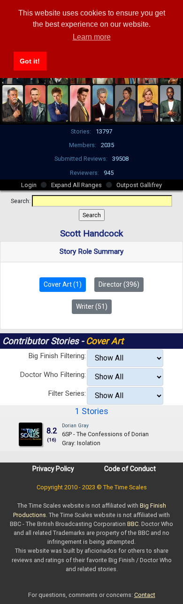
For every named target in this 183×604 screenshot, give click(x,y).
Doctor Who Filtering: (53, 374)
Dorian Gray (75, 426)
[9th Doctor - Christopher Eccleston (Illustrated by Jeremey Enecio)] (35, 102)
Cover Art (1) (63, 284)
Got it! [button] (30, 61)
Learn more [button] (92, 37)
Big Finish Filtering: (57, 356)
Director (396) (119, 284)
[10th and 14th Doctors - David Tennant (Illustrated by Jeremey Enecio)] (58, 102)
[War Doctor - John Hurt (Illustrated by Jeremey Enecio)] (12, 102)
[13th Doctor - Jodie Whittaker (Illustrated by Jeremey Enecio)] (148, 102)
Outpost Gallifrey (139, 184)
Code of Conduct (130, 468)
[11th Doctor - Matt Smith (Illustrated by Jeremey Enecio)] (80, 102)
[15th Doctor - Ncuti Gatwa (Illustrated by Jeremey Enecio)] (170, 102)
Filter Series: (67, 393)
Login (29, 184)
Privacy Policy (53, 468)
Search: (20, 200)
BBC (132, 523)
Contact (144, 594)
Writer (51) (91, 306)
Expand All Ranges (76, 184)
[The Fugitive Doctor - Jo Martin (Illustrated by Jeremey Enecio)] (125, 102)
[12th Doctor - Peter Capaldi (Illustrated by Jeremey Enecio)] (103, 102)
